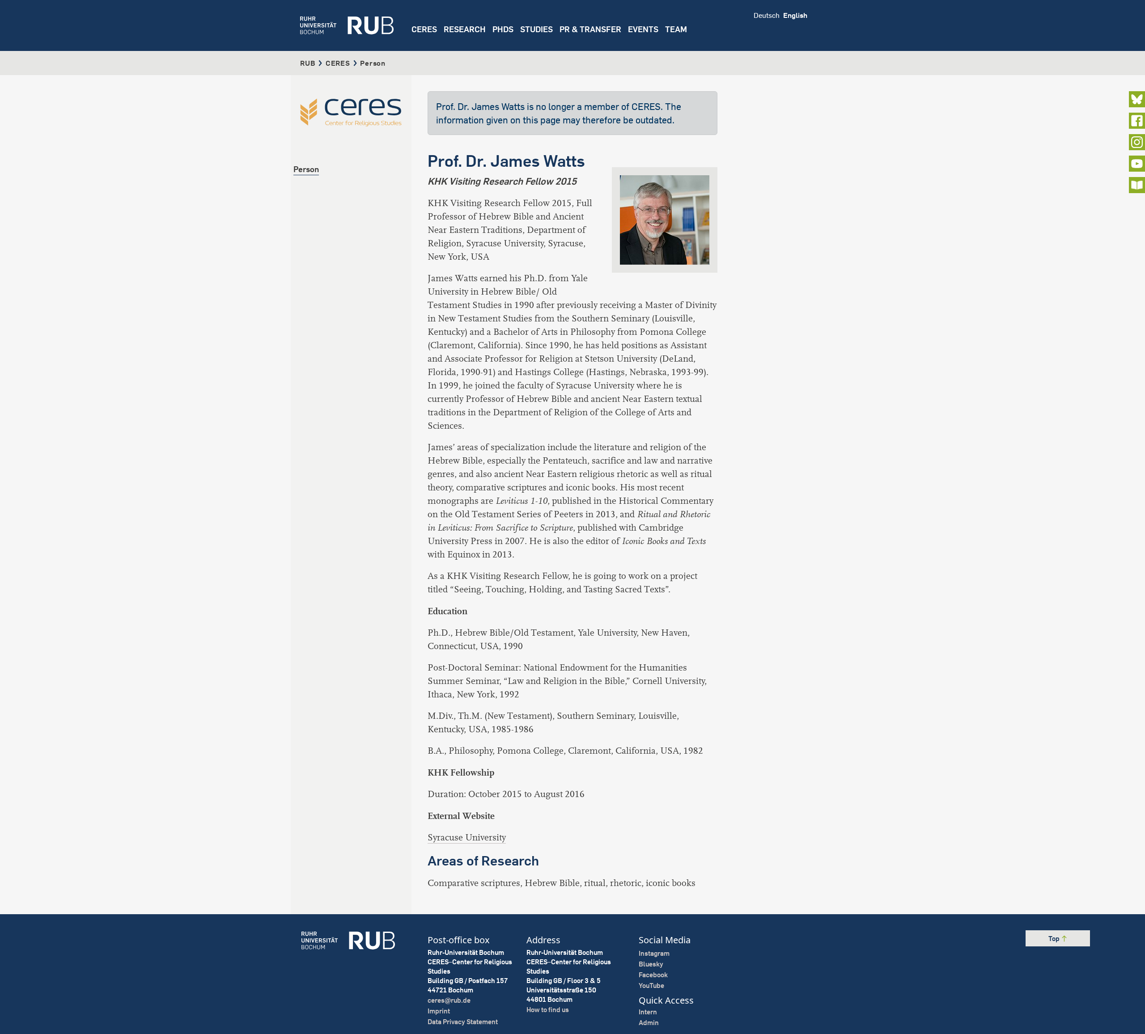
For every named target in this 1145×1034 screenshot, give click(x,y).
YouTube (651, 985)
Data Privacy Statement (463, 1021)
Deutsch (767, 15)
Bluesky (651, 964)
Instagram (654, 953)
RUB (307, 63)
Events (643, 29)
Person (306, 169)
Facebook (653, 975)
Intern (648, 1012)
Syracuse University (467, 837)
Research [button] (465, 29)
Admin (649, 1022)
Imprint (439, 1011)
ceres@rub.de (449, 1000)
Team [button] (676, 29)
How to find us (547, 1009)
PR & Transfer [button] (590, 29)
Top (1054, 938)
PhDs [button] (502, 29)
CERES (424, 29)
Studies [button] (536, 29)
